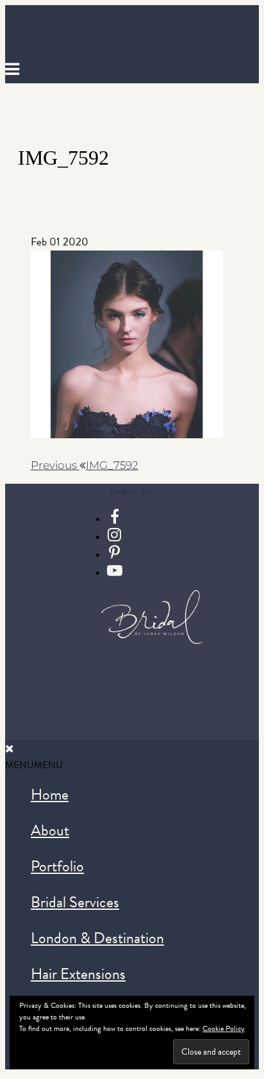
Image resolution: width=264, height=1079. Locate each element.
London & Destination (97, 938)
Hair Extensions (78, 973)
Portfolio (57, 866)
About (50, 830)
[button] (34, 765)
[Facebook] (114, 517)
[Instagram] (114, 535)
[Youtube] (114, 570)
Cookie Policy (223, 1028)
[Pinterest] (114, 552)
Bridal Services (75, 902)
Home (50, 794)
